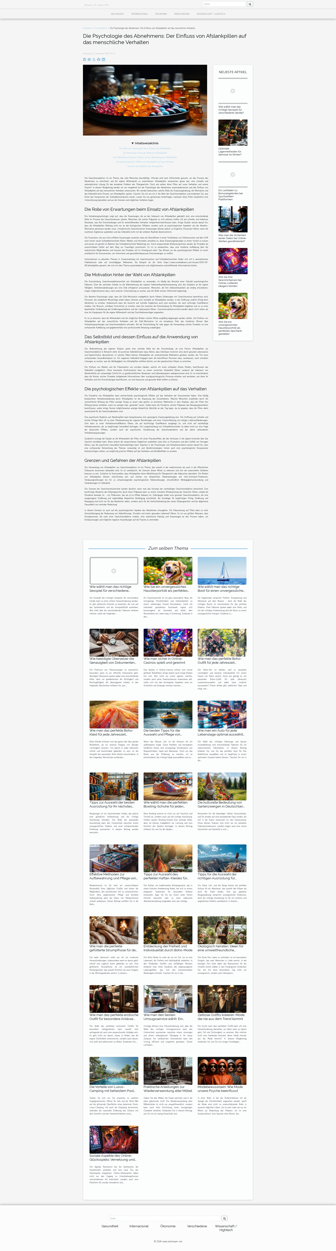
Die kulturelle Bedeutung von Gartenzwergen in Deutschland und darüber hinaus (221, 806)
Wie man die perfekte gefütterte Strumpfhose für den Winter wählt (114, 950)
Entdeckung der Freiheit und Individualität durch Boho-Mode (168, 948)
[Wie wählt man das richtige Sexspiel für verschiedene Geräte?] (233, 90)
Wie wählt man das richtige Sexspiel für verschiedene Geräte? (231, 109)
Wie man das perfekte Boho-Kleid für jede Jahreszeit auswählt (111, 734)
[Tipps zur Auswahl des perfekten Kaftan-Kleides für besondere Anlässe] (168, 858)
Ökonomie (161, 13)
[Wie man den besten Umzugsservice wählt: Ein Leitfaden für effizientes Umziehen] (168, 998)
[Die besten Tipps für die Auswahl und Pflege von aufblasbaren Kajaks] (168, 714)
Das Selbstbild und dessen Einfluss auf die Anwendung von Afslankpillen (145, 157)
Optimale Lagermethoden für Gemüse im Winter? (230, 151)
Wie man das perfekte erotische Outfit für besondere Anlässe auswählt (114, 1019)
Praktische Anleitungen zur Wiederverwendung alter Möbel (168, 1089)
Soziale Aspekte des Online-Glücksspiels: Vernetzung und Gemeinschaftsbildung (112, 1159)
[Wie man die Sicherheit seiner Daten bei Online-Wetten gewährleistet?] (233, 218)
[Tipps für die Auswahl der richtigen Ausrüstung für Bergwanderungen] (222, 858)
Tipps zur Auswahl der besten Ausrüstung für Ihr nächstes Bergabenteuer (112, 806)
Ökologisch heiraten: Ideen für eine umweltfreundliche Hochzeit (220, 950)
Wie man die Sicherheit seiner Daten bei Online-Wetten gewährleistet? (232, 238)
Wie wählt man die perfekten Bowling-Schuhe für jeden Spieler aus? (166, 806)
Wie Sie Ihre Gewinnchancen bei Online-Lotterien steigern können (230, 281)
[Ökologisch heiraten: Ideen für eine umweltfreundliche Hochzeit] (222, 929)
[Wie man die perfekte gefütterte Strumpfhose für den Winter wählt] (114, 929)
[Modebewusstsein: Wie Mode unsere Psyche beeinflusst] (222, 1070)
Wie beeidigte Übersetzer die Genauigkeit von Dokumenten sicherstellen (112, 662)
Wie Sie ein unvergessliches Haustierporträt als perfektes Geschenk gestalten (230, 327)
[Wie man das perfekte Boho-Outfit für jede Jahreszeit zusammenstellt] (222, 642)
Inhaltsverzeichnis (146, 143)
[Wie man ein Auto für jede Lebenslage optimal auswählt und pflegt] (222, 714)
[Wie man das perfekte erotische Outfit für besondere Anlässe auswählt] (114, 998)
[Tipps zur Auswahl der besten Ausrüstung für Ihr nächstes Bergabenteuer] (114, 786)
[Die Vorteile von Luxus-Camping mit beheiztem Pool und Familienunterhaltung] (114, 1070)
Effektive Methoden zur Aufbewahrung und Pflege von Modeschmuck (113, 878)
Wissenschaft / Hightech (211, 13)
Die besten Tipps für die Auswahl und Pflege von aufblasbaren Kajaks (162, 734)
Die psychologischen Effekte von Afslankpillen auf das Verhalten (145, 161)
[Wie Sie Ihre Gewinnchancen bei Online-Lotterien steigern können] (233, 260)
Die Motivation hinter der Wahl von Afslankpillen (145, 152)
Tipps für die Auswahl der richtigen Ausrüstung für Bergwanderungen (217, 878)
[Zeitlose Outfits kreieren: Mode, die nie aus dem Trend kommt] (222, 998)
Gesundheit (117, 13)
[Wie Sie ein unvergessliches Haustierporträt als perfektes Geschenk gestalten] (233, 305)
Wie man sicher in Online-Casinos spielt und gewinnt (164, 660)
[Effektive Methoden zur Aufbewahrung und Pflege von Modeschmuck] (114, 858)
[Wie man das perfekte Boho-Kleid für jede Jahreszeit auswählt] (114, 714)
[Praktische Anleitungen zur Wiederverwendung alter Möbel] (168, 1070)
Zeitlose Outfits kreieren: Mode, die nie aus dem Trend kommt (221, 1017)
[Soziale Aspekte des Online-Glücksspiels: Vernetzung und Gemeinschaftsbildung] (114, 1139)
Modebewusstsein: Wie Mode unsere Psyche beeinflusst (220, 1089)
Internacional (139, 13)
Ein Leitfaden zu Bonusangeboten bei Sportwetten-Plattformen (230, 195)
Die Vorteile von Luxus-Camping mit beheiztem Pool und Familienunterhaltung (112, 1091)
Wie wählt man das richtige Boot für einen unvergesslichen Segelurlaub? (221, 590)
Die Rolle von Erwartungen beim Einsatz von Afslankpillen (145, 148)
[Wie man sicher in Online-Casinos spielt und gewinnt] (168, 642)
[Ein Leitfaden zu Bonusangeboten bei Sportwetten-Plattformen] (233, 174)
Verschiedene (182, 13)
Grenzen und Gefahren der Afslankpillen (145, 166)
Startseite (87, 28)
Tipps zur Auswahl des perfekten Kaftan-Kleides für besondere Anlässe (165, 878)
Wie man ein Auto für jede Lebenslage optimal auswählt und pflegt (220, 734)
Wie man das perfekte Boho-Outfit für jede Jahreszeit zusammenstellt (220, 662)
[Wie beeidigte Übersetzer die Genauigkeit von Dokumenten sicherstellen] (114, 642)
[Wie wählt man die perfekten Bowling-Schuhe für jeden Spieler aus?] (168, 786)
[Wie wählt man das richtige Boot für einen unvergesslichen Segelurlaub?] (222, 570)
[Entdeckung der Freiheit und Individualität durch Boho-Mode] (168, 929)
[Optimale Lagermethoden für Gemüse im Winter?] (233, 132)
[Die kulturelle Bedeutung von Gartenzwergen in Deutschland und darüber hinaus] (222, 786)
